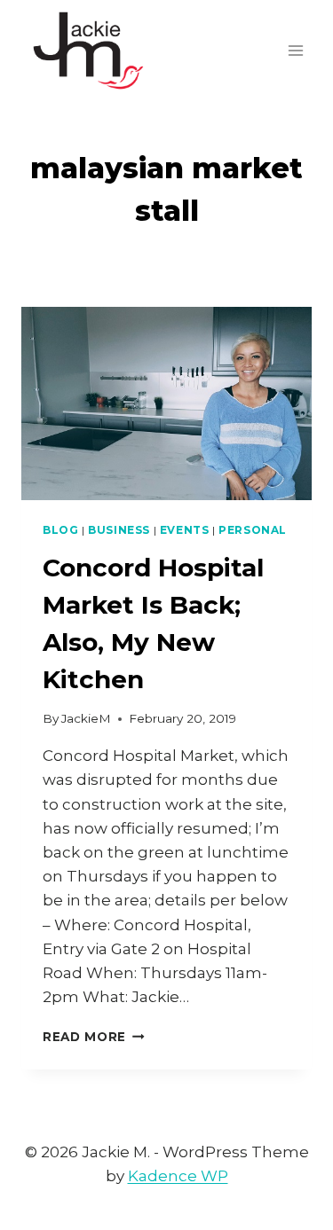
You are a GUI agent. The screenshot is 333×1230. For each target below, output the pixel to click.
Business (119, 530)
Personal (252, 530)
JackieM (86, 718)
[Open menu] (295, 50)
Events (185, 530)
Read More (94, 1037)
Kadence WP (178, 1176)
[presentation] (166, 403)
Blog (60, 530)
